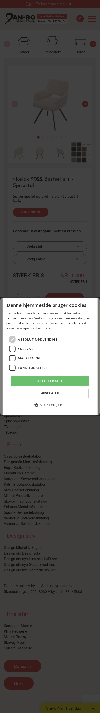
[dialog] (50, 356)
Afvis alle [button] (50, 393)
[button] (50, 405)
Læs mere (43, 328)
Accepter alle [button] (50, 381)
